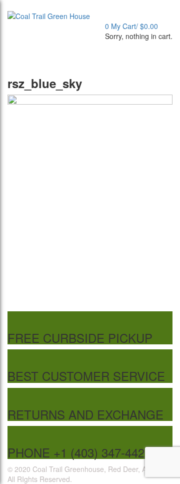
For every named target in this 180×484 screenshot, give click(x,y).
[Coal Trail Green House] (49, 15)
